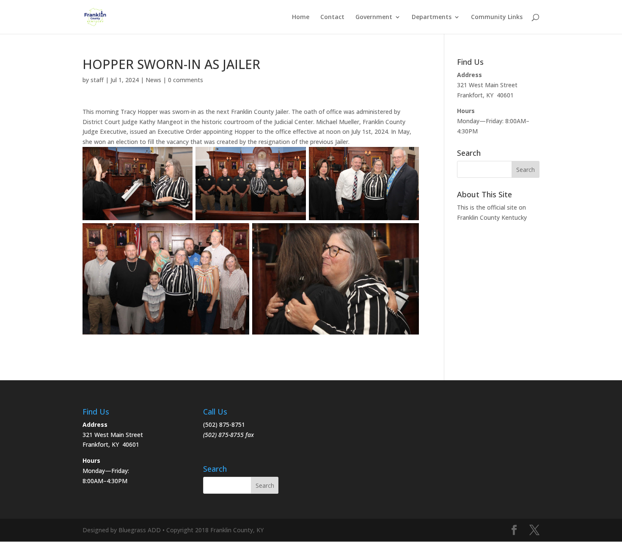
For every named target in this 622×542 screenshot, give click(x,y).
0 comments (185, 80)
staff (97, 80)
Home (300, 17)
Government (373, 17)
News (153, 80)
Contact (332, 17)
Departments (431, 17)
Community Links (497, 17)
